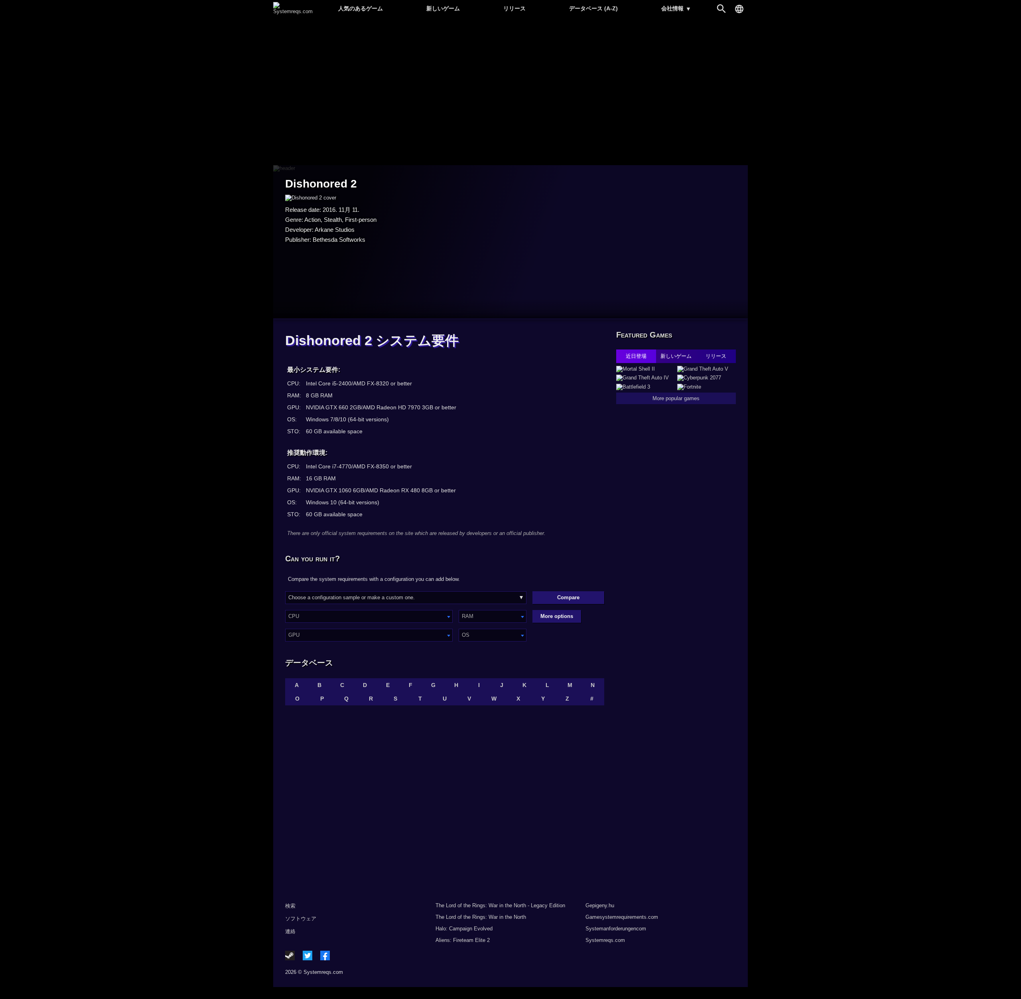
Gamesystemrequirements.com (621, 917)
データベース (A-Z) (593, 8)
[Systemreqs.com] (293, 11)
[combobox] (369, 616)
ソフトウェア (300, 919)
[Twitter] (307, 955)
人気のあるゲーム (360, 8)
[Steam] (290, 955)
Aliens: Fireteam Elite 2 (463, 940)
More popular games (676, 398)
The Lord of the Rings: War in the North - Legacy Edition (500, 905)
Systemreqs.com (605, 940)
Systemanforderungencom (615, 929)
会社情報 (676, 8)
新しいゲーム (443, 8)
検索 (290, 906)
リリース (514, 8)
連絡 (290, 931)
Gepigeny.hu (599, 905)
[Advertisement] (510, 92)
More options (556, 616)
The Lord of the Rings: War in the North (481, 917)
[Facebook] (325, 955)
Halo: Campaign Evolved (464, 929)
